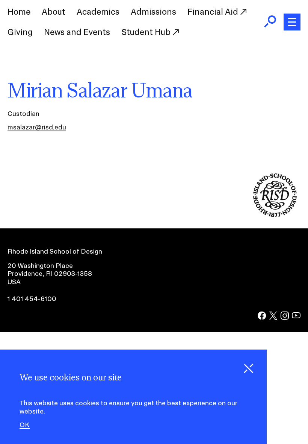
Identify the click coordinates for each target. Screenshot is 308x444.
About (53, 11)
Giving (20, 31)
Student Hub (146, 31)
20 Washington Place (40, 265)
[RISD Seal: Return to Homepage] (275, 214)
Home (19, 11)
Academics (98, 11)
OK (25, 424)
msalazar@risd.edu (37, 127)
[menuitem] (19, 12)
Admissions (153, 11)
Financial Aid (213, 11)
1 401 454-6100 (32, 298)
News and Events (77, 31)
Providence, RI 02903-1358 (50, 273)
